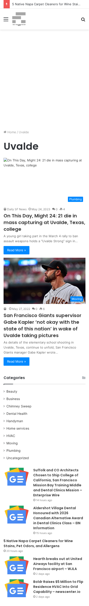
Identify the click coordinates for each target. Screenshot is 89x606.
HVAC (10, 436)
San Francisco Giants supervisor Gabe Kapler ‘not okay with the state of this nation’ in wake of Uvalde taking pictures (42, 325)
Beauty (11, 391)
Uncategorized (17, 458)
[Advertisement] (44, 81)
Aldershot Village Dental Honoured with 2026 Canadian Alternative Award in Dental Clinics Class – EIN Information (58, 518)
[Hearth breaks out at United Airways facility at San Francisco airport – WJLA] (17, 565)
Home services (17, 428)
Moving (12, 443)
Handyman (14, 421)
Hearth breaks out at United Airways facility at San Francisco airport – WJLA (57, 563)
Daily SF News (17, 209)
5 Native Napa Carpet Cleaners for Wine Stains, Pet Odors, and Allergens (38, 543)
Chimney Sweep (18, 406)
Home (11, 132)
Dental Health (16, 414)
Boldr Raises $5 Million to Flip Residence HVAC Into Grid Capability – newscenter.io (58, 586)
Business (13, 399)
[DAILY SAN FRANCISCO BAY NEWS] (19, 19)
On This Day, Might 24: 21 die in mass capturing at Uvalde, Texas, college (44, 222)
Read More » (16, 250)
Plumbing (13, 450)
